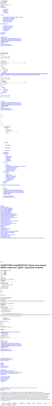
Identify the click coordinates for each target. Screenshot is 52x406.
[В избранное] (3, 272)
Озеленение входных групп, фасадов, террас (10, 331)
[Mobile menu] (2, 93)
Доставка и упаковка (5, 377)
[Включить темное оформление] (2, 55)
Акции (2, 363)
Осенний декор (4, 230)
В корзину (3, 280)
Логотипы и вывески (5, 219)
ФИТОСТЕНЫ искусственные (7, 216)
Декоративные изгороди (6, 221)
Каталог (2, 362)
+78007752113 (4, 37)
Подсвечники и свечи (5, 236)
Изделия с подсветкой (5, 218)
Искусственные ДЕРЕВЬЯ (6, 208)
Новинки (2, 226)
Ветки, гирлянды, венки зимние (7, 232)
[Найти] (5, 64)
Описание (5, 317)
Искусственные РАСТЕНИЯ (7, 209)
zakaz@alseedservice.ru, (6, 44)
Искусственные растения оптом (8, 370)
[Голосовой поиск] (2, 64)
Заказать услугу (4, 333)
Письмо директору (5, 366)
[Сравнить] (3, 274)
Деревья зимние (4, 233)
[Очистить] (25, 62)
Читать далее (45, 395)
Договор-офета (4, 380)
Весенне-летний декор (5, 228)
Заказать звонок (4, 41)
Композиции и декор (5, 235)
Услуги (2, 365)
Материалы (3, 369)
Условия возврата (4, 378)
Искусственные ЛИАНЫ (6, 211)
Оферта (2, 390)
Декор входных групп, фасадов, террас (9, 220)
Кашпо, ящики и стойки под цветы (8, 223)
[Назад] (7, 128)
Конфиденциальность (5, 388)
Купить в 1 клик (4, 283)
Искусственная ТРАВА (6, 212)
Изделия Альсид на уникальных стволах (9, 373)
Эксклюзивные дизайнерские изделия (9, 217)
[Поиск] (2, 116)
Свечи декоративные (5, 224)
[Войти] (1, 118)
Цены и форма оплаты (5, 376)
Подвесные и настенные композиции (9, 215)
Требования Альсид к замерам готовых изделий (11, 371)
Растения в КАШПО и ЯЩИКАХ (8, 213)
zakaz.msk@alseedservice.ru (7, 45)
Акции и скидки (4, 225)
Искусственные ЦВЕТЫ (6, 210)
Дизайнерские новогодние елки (7, 234)
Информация (3, 374)
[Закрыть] (2, 124)
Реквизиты (3, 381)
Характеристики (6, 319)
